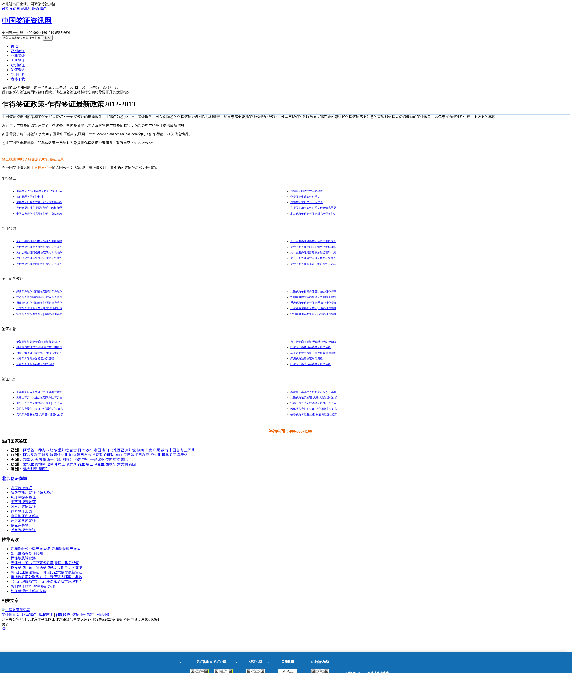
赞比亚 (155, 455)
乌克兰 (99, 464)
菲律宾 (40, 450)
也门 (105, 450)
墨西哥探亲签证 (23, 502)
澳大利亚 (30, 469)
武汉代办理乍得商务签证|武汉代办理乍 (39, 297)
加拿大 (28, 459)
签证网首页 (11, 615)
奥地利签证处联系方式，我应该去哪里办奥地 (46, 577)
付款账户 (63, 615)
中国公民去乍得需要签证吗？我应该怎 (39, 213)
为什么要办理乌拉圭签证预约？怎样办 (313, 258)
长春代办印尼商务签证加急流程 (35, 364)
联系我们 (39, 8)
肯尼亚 (97, 455)
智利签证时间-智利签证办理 (33, 586)
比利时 (51, 464)
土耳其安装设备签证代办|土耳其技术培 (39, 392)
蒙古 (73, 450)
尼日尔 (128, 455)
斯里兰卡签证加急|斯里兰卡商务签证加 (39, 352)
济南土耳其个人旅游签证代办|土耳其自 (313, 403)
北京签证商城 (14, 478)
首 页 (15, 46)
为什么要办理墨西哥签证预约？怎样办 (39, 263)
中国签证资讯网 (27, 21)
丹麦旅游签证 (21, 488)
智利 (85, 459)
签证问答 (18, 74)
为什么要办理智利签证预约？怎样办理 (39, 241)
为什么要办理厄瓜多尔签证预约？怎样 (313, 263)
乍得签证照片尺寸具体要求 (306, 191)
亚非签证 (18, 56)
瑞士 (89, 464)
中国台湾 (176, 450)
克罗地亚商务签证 (25, 516)
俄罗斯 (71, 464)
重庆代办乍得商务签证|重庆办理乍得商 (313, 302)
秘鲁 (77, 459)
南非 (118, 455)
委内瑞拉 (112, 459)
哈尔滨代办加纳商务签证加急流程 (310, 347)
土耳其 (189, 450)
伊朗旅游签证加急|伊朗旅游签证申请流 (39, 347)
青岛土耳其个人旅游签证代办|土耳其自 (39, 403)
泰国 (97, 450)
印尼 (156, 450)
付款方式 (9, 8)
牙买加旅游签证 (23, 521)
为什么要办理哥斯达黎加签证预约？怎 (313, 252)
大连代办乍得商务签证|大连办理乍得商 (313, 291)
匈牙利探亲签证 (23, 497)
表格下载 (18, 79)
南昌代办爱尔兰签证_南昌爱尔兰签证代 (39, 408)
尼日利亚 (142, 455)
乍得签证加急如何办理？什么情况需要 (313, 207)
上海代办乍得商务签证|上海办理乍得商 (313, 308)
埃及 (45, 455)
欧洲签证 (18, 65)
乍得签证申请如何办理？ (305, 196)
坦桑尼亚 (169, 455)
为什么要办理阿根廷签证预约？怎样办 (39, 252)
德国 (62, 464)
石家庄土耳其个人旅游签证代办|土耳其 (313, 392)
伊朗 (140, 450)
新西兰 (43, 469)
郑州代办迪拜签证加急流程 (306, 358)
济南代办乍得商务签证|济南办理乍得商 (39, 314)
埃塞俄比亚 (59, 455)
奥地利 (40, 464)
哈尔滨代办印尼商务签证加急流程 (310, 364)
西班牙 (110, 464)
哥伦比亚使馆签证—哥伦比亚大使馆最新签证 (46, 572)
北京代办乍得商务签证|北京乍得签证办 (313, 213)
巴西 (58, 459)
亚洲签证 (18, 51)
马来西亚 (117, 450)
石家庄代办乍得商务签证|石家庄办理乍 (39, 302)
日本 (81, 450)
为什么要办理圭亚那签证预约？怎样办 (39, 258)
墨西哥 (48, 459)
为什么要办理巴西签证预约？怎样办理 (313, 246)
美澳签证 (18, 60)
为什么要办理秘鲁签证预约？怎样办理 (313, 241)
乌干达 (182, 455)
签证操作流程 (83, 615)
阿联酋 (28, 450)
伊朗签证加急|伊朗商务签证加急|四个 (38, 341)
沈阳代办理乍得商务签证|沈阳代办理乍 (313, 297)
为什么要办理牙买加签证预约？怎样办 (39, 246)
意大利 (122, 464)
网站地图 (103, 615)
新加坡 (130, 450)
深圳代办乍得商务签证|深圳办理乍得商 (313, 314)
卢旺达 (109, 455)
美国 (38, 459)
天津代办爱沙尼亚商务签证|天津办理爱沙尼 (45, 563)
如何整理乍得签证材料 (29, 196)
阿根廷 (68, 459)
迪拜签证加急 (21, 511)
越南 (164, 450)
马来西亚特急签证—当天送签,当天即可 (313, 352)
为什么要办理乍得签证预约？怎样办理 (39, 207)
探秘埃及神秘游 (23, 558)
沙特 (89, 450)
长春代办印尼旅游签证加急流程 (35, 358)
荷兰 (81, 464)
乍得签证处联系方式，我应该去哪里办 (39, 202)
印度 (148, 450)
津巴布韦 (84, 455)
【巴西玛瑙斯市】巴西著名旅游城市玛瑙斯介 (46, 581)
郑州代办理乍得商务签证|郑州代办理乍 (39, 291)
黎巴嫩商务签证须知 (27, 553)
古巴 (124, 459)
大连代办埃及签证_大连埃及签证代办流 (313, 397)
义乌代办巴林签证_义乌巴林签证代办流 (39, 414)
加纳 (73, 455)
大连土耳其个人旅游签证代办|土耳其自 (39, 397)
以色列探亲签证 (23, 530)
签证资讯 (18, 70)
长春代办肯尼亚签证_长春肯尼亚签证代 (313, 414)
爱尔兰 (28, 464)
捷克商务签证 (21, 525)
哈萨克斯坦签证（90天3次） (33, 492)
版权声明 (46, 615)
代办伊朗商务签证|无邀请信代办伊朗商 (313, 341)
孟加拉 (63, 450)
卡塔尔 (51, 450)
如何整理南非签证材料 (28, 591)
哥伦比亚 (97, 459)
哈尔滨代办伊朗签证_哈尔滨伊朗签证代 (313, 408)
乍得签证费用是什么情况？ (306, 202)
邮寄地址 (24, 8)
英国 (132, 464)
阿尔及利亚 (32, 455)
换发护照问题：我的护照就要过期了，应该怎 (46, 567)
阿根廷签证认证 (23, 506)
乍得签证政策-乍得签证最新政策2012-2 (39, 191)
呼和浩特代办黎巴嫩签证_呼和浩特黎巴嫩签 (45, 549)
